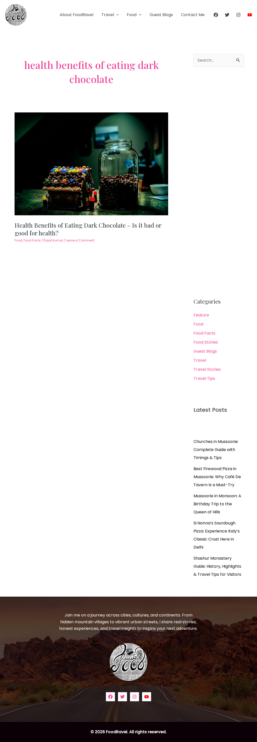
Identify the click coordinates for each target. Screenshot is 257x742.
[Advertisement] (219, 182)
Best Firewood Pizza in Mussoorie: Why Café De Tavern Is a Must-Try (217, 477)
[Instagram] (238, 15)
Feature (201, 315)
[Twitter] (227, 15)
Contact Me (193, 15)
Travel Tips (204, 378)
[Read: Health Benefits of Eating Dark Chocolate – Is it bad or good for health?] (91, 164)
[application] (116, 15)
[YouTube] (249, 15)
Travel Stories (207, 369)
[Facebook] (216, 15)
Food (132, 15)
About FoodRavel (76, 15)
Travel (107, 15)
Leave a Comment (80, 240)
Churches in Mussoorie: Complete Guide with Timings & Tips (216, 450)
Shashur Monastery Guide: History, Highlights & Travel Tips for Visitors (217, 566)
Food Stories (206, 342)
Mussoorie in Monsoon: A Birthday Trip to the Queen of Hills (217, 504)
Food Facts (32, 240)
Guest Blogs (161, 15)
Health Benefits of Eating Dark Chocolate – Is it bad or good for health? (88, 229)
